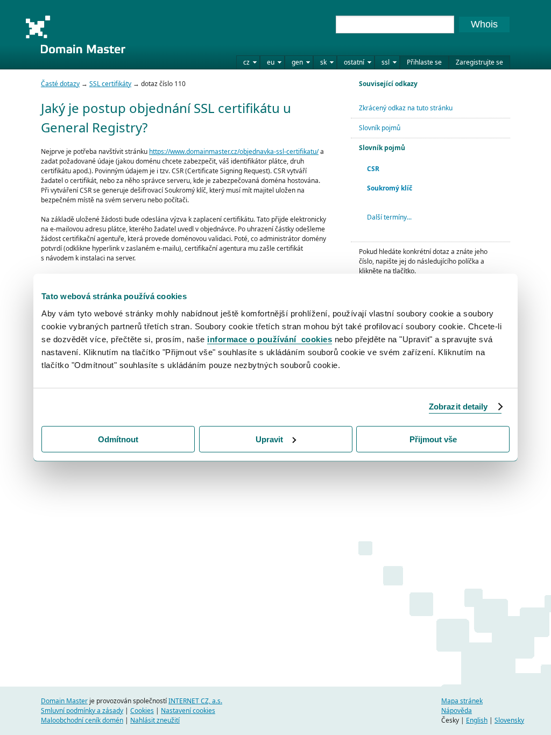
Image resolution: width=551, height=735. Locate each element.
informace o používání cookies (269, 338)
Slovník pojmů (379, 127)
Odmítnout (118, 438)
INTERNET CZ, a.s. (195, 700)
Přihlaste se (424, 62)
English (477, 720)
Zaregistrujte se (479, 62)
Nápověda (456, 710)
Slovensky (509, 720)
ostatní (354, 62)
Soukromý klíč (389, 188)
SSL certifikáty (110, 83)
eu (270, 62)
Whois (484, 24)
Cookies (142, 710)
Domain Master (75, 34)
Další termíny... (389, 217)
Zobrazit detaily (458, 406)
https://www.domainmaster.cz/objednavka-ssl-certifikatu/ (234, 151)
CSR (373, 168)
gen (297, 62)
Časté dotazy (60, 83)
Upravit (269, 438)
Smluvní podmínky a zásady (82, 710)
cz (246, 62)
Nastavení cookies (188, 710)
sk (323, 62)
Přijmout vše (433, 438)
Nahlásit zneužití (155, 720)
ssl (386, 62)
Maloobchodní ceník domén (82, 720)
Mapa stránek (462, 700)
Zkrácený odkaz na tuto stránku (406, 107)
